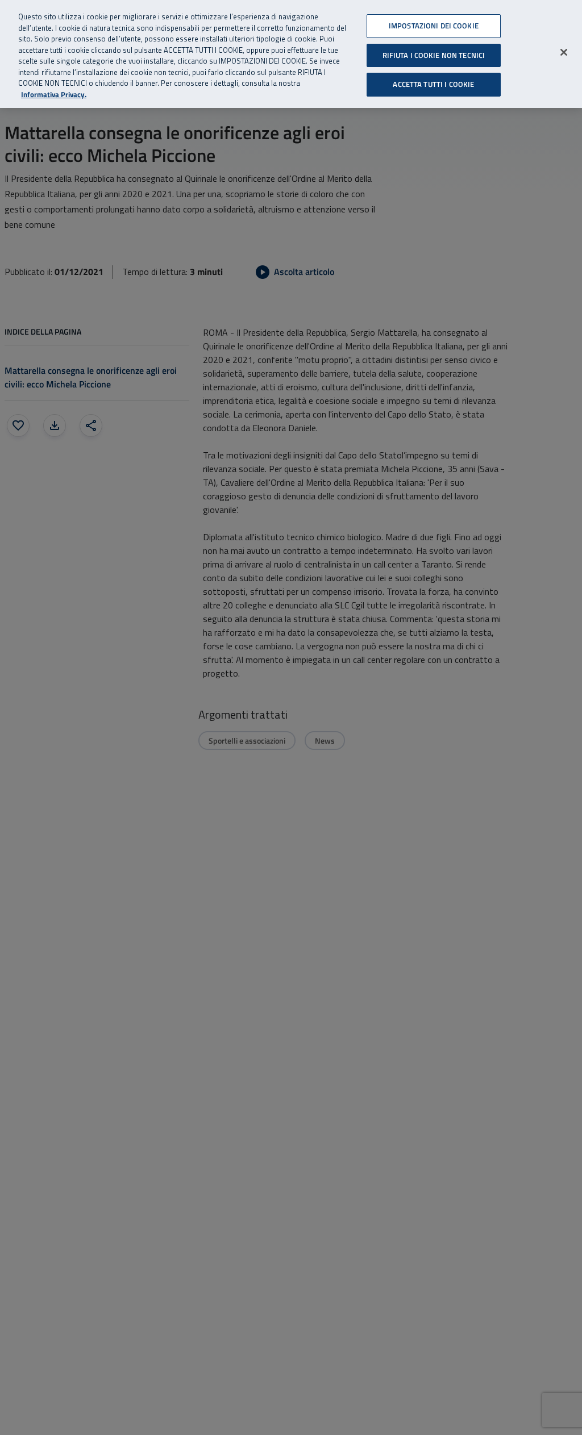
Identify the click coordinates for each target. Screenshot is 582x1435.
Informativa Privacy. (53, 94)
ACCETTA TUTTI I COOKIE (433, 84)
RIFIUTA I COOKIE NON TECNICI (434, 55)
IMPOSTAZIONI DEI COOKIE (434, 25)
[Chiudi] (563, 52)
